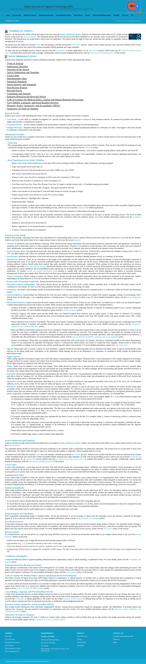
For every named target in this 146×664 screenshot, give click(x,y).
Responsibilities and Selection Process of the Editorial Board (55, 650)
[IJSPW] (133, 6)
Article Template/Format (12, 651)
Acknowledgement (134, 297)
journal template (30, 37)
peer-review (76, 45)
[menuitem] (8, 15)
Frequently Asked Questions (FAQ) (123, 636)
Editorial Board (81, 642)
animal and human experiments (39, 271)
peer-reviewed (71, 572)
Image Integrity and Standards (88, 518)
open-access (93, 50)
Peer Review (44, 646)
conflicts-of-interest (69, 310)
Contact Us (116, 639)
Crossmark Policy (82, 636)
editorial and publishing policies (102, 53)
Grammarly (60, 50)
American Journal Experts (73, 599)
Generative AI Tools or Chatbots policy (50, 619)
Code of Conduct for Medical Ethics (30, 588)
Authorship (88, 147)
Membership (80, 645)
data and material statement (36, 266)
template (77, 240)
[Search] (143, 15)
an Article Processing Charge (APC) (70, 459)
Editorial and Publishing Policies (50, 640)
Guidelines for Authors (12, 21)
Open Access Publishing (48, 643)
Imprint (115, 642)
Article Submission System (13, 648)
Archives (79, 639)
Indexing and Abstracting (12, 642)
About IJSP (8, 636)
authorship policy (121, 345)
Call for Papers (9, 645)
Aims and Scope (10, 639)
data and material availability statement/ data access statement (95, 337)
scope (38, 45)
